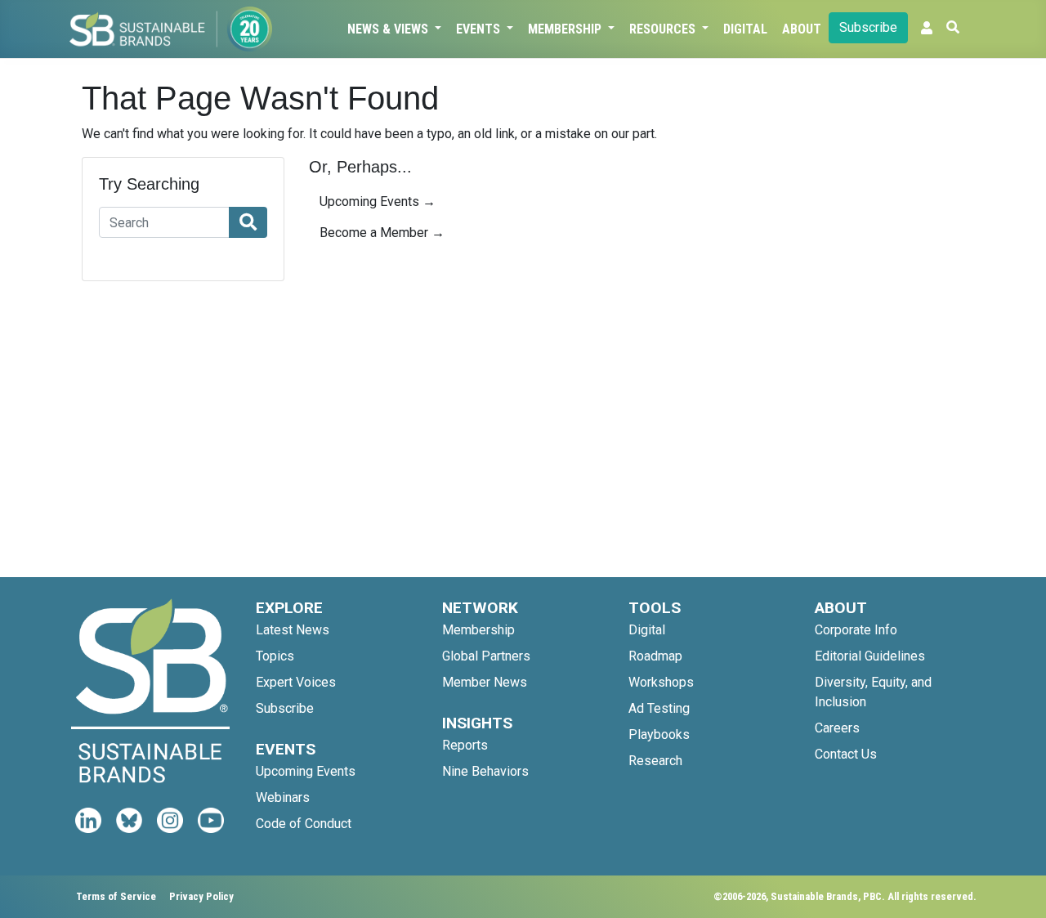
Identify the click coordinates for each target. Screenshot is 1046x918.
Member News (484, 682)
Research (655, 760)
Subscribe (868, 27)
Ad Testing (659, 708)
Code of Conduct (303, 823)
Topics (275, 656)
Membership (566, 29)
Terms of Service (116, 896)
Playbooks (659, 734)
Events (479, 29)
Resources (664, 29)
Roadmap (655, 656)
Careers (837, 728)
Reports (465, 745)
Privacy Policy (201, 896)
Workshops (661, 682)
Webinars (283, 797)
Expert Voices (296, 682)
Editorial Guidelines (870, 656)
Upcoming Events (305, 771)
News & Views (389, 29)
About (801, 29)
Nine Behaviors (485, 771)
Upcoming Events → (378, 201)
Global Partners (486, 656)
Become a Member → (382, 232)
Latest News (292, 630)
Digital (745, 29)
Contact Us (846, 754)
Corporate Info (856, 630)
